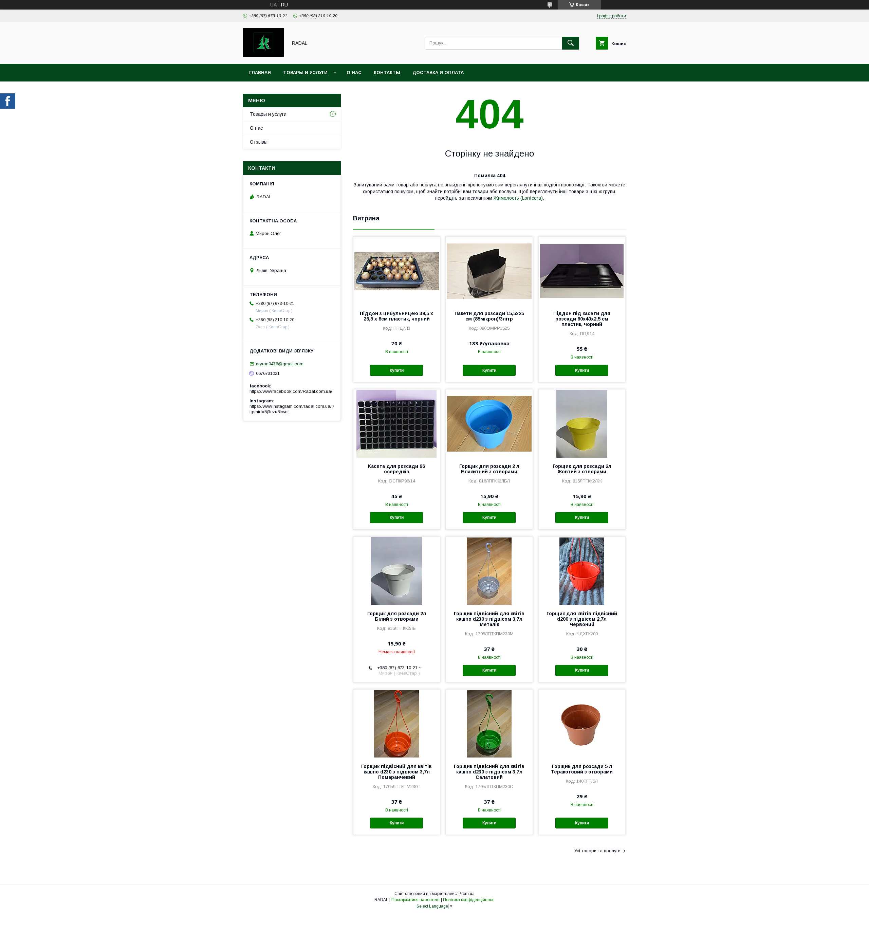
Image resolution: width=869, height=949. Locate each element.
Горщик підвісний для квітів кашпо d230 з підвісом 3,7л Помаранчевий (396, 772)
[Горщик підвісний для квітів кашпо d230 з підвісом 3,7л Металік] (489, 571)
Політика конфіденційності (469, 899)
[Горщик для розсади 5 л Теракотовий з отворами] (582, 724)
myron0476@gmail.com (279, 363)
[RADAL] (263, 55)
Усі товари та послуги (597, 850)
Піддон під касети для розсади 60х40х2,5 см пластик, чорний (581, 319)
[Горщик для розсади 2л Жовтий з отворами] (582, 423)
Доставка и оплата (438, 72)
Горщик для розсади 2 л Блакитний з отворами (489, 468)
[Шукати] (570, 43)
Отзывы (258, 142)
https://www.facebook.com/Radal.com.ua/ (290, 391)
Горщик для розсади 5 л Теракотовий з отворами (582, 769)
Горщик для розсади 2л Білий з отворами (396, 616)
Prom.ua (467, 893)
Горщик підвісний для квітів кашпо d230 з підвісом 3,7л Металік (489, 619)
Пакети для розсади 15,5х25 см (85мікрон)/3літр (489, 316)
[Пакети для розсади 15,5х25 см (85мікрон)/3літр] (489, 271)
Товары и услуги (305, 72)
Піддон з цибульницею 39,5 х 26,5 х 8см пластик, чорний (396, 316)
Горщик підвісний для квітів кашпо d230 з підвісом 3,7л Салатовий (489, 772)
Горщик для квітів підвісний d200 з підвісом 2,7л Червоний (582, 619)
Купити (397, 370)
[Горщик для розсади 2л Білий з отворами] (396, 571)
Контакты (387, 72)
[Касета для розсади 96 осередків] (396, 423)
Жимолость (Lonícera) (518, 198)
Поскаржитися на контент (415, 899)
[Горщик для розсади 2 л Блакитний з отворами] (489, 423)
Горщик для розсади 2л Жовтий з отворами (582, 468)
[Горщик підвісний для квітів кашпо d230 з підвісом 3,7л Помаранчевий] (396, 724)
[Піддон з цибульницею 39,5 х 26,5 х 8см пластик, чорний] (396, 271)
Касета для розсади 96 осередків (396, 468)
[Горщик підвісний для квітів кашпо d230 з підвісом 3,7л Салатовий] (489, 724)
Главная (260, 72)
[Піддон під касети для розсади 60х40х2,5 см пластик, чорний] (582, 271)
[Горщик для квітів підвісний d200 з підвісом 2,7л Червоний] (582, 571)
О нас (354, 72)
